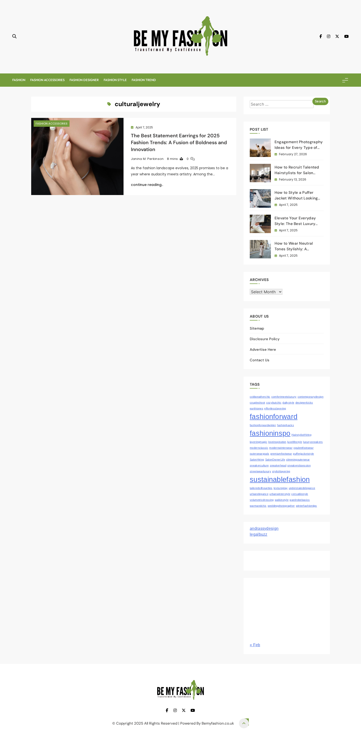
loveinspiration (277, 441)
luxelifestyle (294, 441)
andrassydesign (264, 528)
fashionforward (273, 416)
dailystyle (288, 402)
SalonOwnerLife (275, 459)
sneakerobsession (299, 465)
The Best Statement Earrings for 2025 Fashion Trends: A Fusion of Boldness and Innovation (179, 142)
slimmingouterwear (298, 459)
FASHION (18, 80)
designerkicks (304, 402)
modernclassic (259, 447)
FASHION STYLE (115, 80)
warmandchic (258, 505)
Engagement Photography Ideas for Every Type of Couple (299, 148)
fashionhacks (285, 425)
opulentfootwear (303, 447)
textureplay (281, 488)
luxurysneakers (313, 441)
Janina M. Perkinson (147, 158)
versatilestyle (299, 493)
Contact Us (259, 360)
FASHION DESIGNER (84, 80)
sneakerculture (259, 465)
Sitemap (257, 328)
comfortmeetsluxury (283, 396)
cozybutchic (273, 402)
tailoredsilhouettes (261, 488)
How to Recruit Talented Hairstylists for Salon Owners (297, 173)
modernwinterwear (280, 447)
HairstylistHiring (301, 434)
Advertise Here (263, 349)
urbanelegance (259, 493)
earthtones (256, 408)
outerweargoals (259, 453)
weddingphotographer (281, 505)
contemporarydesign (310, 396)
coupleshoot (257, 402)
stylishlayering (281, 471)
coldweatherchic (260, 396)
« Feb (255, 645)
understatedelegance (302, 488)
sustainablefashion (280, 479)
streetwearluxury (260, 471)
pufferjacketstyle (303, 453)
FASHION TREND (144, 80)
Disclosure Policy (264, 338)
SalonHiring (257, 459)
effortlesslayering (275, 408)
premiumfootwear (281, 453)
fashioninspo (270, 433)
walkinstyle (282, 499)
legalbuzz (258, 534)
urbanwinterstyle (279, 493)
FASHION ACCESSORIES (47, 80)
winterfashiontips (306, 505)
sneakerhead (278, 465)
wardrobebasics (300, 499)
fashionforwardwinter (263, 425)
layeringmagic (258, 441)
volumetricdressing (262, 499)
